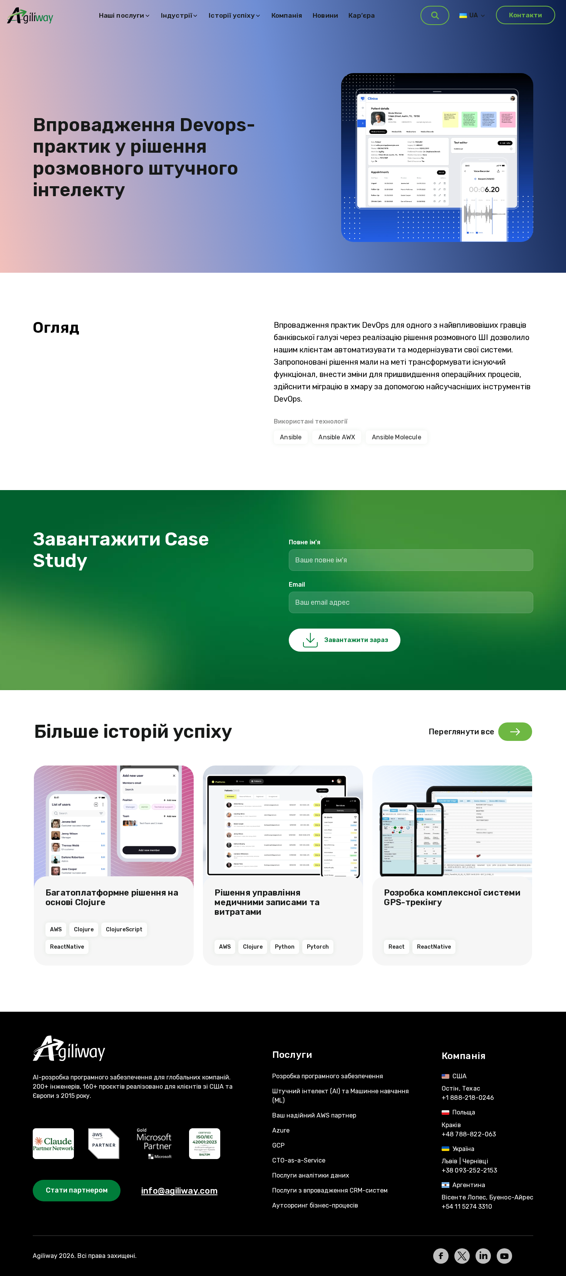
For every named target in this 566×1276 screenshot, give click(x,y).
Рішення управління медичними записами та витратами (267, 902)
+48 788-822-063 (469, 1134)
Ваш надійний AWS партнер (314, 1115)
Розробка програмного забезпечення (327, 1076)
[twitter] (462, 1256)
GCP (278, 1145)
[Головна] (30, 15)
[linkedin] (483, 1256)
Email (297, 584)
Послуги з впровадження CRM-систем (330, 1190)
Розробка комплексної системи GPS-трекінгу (452, 897)
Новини (325, 15)
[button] (434, 15)
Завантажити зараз (356, 640)
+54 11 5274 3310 (467, 1206)
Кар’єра (361, 15)
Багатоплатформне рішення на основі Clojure (111, 897)
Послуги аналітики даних (310, 1175)
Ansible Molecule (396, 437)
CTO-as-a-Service (298, 1160)
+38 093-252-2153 (469, 1170)
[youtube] (504, 1256)
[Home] (138, 1048)
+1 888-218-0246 (468, 1097)
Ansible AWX (336, 437)
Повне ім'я (304, 542)
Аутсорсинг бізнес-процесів (315, 1205)
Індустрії (177, 15)
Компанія (286, 15)
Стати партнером (77, 1190)
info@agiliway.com (179, 1191)
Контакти (525, 15)
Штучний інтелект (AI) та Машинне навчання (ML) (340, 1096)
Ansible (290, 437)
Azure (281, 1130)
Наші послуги (121, 15)
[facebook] (441, 1256)
